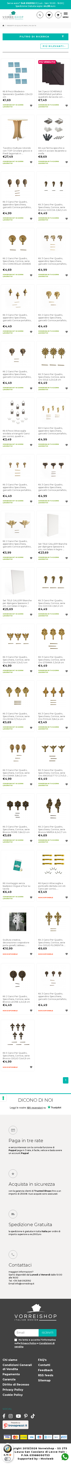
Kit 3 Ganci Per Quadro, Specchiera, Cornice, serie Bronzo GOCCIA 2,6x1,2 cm (52, 207)
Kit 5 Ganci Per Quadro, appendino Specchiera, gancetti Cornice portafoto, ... (52, 432)
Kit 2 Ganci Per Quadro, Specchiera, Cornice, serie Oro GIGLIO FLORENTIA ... (51, 943)
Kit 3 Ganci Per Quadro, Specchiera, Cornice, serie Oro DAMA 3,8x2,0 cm (16, 773)
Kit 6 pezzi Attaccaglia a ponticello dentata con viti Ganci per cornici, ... (51, 886)
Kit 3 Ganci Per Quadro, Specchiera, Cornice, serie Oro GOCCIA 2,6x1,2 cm (51, 603)
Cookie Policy (13, 1394)
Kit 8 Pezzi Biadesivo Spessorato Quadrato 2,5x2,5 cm (18, 94)
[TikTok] (33, 1416)
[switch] (7, 1459)
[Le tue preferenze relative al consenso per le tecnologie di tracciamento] (3, 1098)
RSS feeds (45, 1375)
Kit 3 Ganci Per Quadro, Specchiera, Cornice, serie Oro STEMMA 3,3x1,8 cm (51, 660)
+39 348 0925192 (22, 1280)
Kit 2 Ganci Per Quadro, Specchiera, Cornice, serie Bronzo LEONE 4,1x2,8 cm (16, 999)
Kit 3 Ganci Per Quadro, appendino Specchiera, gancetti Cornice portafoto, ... (17, 206)
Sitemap (44, 1380)
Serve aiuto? (21, 3)
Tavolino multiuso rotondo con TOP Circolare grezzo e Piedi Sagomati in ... (17, 151)
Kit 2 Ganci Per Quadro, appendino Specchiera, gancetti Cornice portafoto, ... (52, 319)
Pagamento (11, 1374)
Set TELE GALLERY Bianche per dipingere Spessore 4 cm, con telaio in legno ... (52, 547)
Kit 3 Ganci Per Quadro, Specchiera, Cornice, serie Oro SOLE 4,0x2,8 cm (51, 377)
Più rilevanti (53, 46)
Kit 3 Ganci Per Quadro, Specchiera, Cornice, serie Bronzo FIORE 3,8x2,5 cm (16, 829)
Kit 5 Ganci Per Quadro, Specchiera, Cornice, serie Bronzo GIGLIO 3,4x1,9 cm (16, 1056)
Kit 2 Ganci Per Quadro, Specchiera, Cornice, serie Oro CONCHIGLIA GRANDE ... (17, 262)
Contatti (44, 1365)
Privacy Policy (13, 1389)
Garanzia (9, 1379)
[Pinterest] (26, 1416)
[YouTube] (18, 1416)
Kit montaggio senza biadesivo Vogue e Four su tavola (16, 886)
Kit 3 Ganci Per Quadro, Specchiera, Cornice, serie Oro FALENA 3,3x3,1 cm (16, 660)
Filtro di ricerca (34, 36)
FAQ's (42, 1360)
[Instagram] (11, 1416)
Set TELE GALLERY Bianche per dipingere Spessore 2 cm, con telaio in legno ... (17, 603)
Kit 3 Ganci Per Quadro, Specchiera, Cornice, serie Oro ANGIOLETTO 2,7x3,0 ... (53, 773)
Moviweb (47, 1458)
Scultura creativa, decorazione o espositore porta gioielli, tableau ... (16, 943)
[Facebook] (4, 1416)
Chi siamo (10, 1360)
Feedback (45, 1370)
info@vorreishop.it (24, 1283)
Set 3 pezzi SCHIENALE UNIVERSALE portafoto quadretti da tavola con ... (51, 94)
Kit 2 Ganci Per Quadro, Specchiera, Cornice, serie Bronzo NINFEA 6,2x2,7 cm (52, 829)
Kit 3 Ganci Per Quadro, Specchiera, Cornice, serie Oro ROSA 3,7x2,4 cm (16, 716)
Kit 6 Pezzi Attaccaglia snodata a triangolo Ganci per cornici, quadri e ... (16, 433)
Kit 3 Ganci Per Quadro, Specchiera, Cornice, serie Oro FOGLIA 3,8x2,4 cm (51, 716)
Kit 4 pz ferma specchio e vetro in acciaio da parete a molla (52, 151)
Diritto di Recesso (16, 1384)
